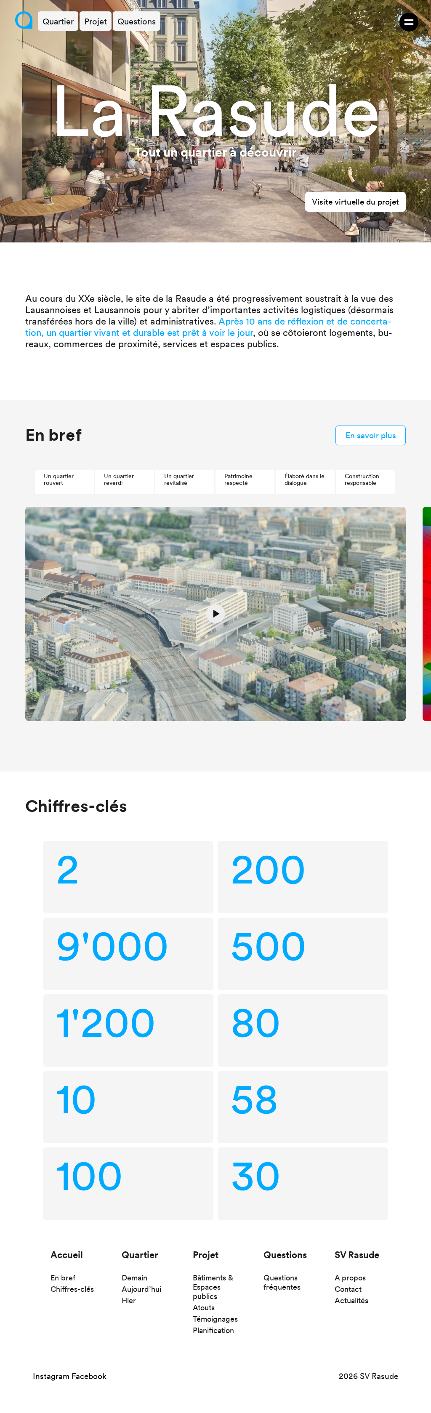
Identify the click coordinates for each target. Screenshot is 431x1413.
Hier (129, 1300)
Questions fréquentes (282, 1282)
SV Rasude (357, 1254)
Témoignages (215, 1319)
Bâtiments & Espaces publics (213, 1287)
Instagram (51, 1376)
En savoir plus (371, 435)
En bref (63, 1277)
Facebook (89, 1376)
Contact (348, 1289)
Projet (205, 1254)
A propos (350, 1277)
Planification (213, 1330)
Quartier (140, 1254)
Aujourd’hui (141, 1289)
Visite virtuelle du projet (355, 202)
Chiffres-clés (72, 1289)
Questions (285, 1254)
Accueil (67, 1254)
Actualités (351, 1300)
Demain (134, 1277)
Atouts (204, 1307)
